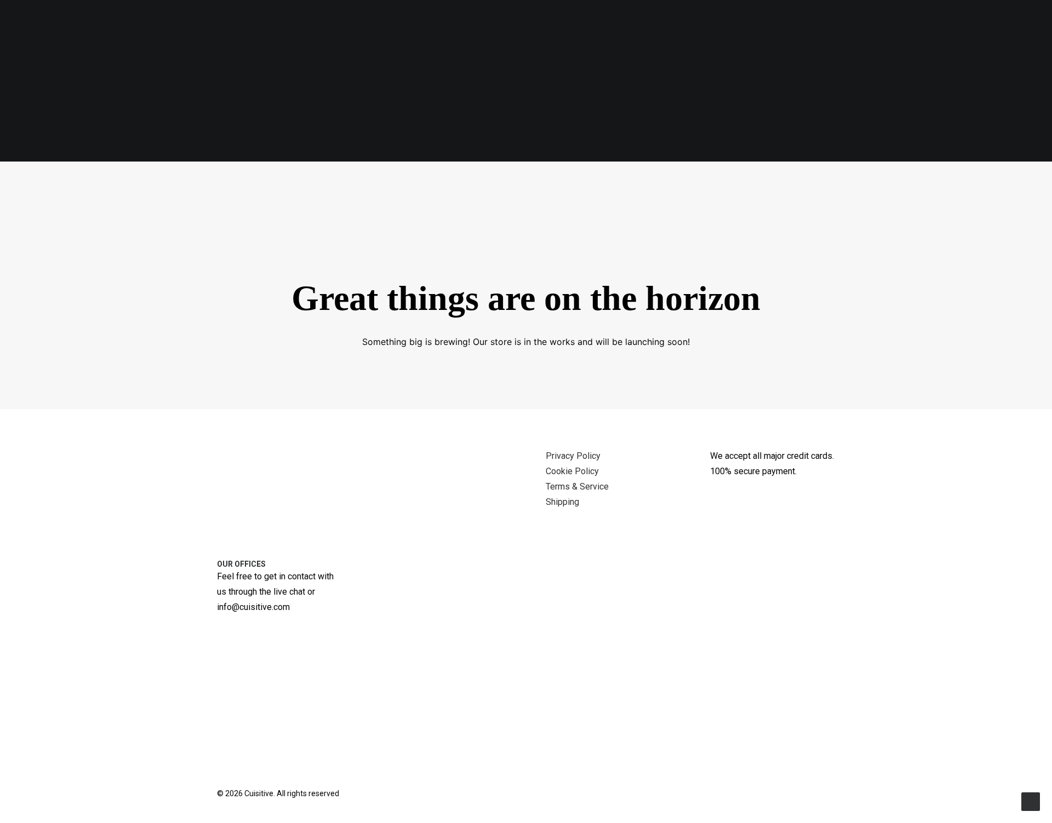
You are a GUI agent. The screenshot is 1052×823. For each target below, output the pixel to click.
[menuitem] (237, 190)
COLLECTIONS (544, 190)
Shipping (562, 502)
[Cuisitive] (46, 190)
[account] (1008, 190)
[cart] (1024, 190)
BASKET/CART (665, 190)
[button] (940, 190)
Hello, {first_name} (864, 190)
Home (746, 190)
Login (789, 190)
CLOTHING (405, 190)
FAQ (610, 190)
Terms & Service (577, 486)
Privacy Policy (573, 456)
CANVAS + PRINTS (330, 190)
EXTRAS (471, 190)
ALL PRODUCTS (243, 190)
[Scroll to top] (1030, 801)
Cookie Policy (572, 471)
